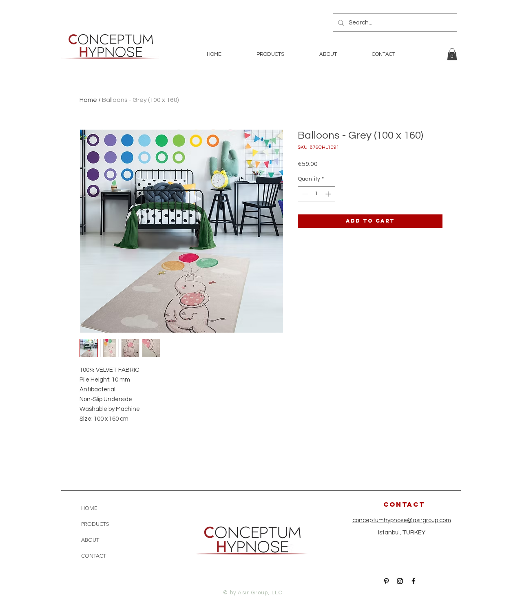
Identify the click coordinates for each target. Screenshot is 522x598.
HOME (89, 508)
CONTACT (93, 556)
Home (88, 100)
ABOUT (90, 540)
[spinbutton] (316, 194)
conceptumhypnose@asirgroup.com (401, 520)
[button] (452, 54)
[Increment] (329, 194)
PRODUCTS (95, 524)
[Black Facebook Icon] (413, 581)
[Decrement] (304, 194)
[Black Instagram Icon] (400, 581)
